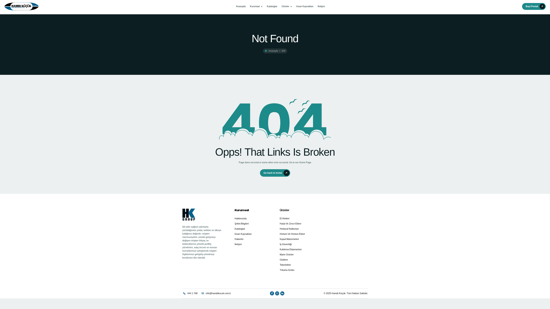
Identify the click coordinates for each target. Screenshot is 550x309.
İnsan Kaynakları (304, 6)
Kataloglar (272, 6)
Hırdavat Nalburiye (289, 229)
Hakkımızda (241, 218)
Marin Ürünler (287, 254)
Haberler (239, 239)
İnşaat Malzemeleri (289, 239)
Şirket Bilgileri (242, 223)
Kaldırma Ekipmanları (291, 249)
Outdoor (284, 260)
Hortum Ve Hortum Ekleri (292, 234)
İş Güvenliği (286, 244)
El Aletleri (284, 218)
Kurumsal (255, 6)
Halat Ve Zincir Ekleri (290, 223)
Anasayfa (241, 6)
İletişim (321, 6)
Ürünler (285, 6)
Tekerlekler (285, 265)
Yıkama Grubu (287, 270)
